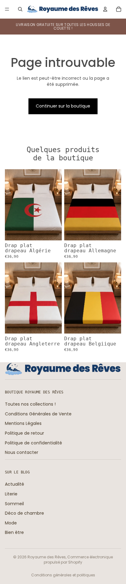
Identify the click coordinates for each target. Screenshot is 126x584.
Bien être (14, 532)
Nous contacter (21, 452)
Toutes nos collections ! (30, 404)
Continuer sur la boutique (63, 106)
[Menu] (7, 9)
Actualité (14, 484)
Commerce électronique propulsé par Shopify (78, 559)
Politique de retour (24, 433)
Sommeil (14, 503)
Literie (11, 494)
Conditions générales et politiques (63, 575)
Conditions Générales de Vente (38, 414)
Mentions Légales (23, 423)
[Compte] (105, 9)
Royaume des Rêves (47, 557)
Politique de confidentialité (33, 443)
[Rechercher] (20, 9)
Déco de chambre (24, 513)
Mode (11, 523)
